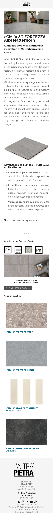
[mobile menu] (49, 4)
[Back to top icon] (47, 507)
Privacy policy (26, 498)
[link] (26, 266)
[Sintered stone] (26, 4)
